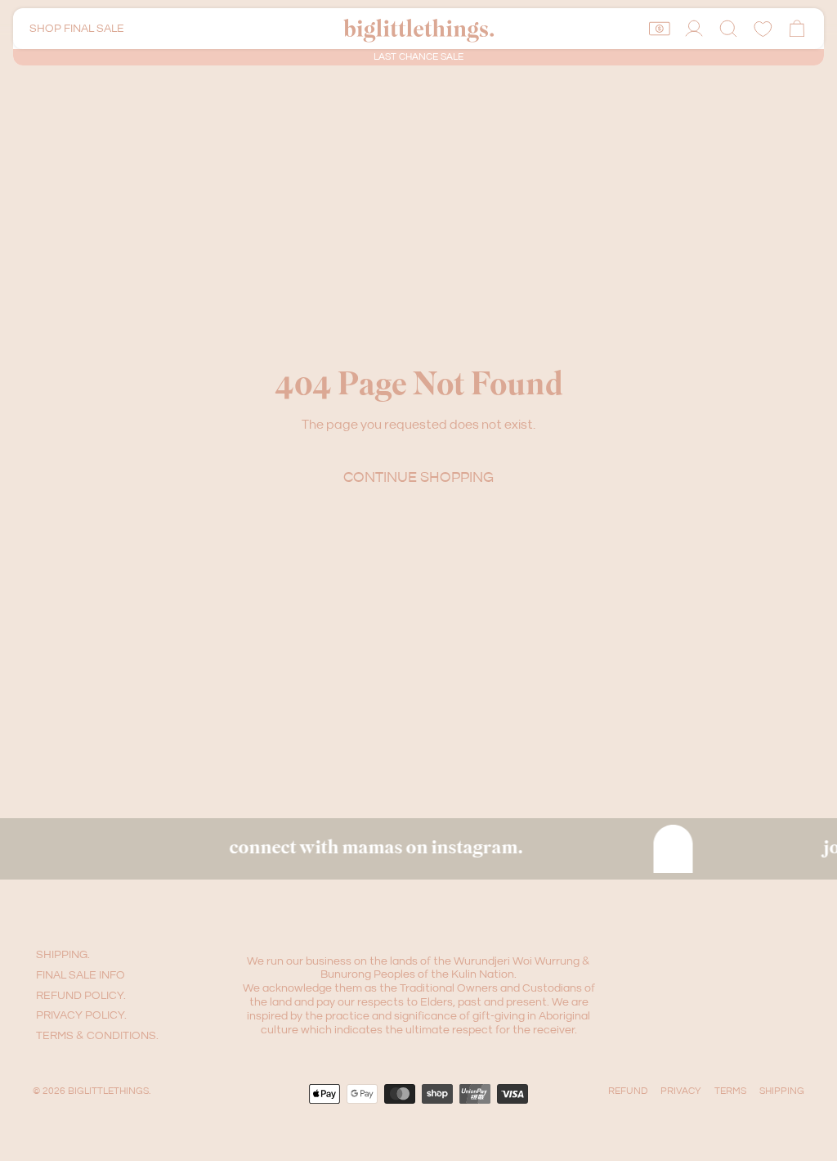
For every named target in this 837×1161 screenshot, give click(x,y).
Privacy (680, 1091)
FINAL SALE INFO (80, 975)
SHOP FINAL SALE (76, 28)
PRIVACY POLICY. (81, 1015)
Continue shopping (418, 477)
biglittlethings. (109, 1091)
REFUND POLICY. (81, 995)
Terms (730, 1091)
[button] (728, 28)
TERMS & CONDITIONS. (97, 1036)
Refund (627, 1091)
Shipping (781, 1091)
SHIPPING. (63, 955)
